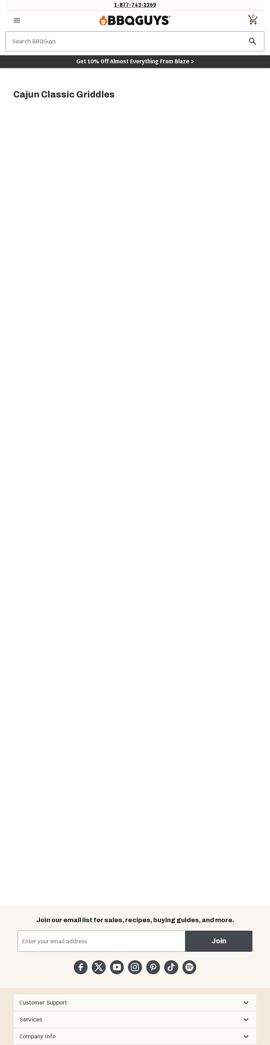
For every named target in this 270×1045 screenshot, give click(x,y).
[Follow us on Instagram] (135, 967)
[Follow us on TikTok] (171, 967)
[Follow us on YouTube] (117, 967)
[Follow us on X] (98, 967)
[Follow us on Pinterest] (153, 967)
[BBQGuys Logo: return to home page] (135, 20)
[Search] (253, 41)
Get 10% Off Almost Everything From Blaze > (135, 61)
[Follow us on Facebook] (81, 967)
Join (218, 941)
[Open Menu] (17, 20)
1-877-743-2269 (135, 4)
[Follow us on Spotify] (189, 967)
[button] (135, 1002)
